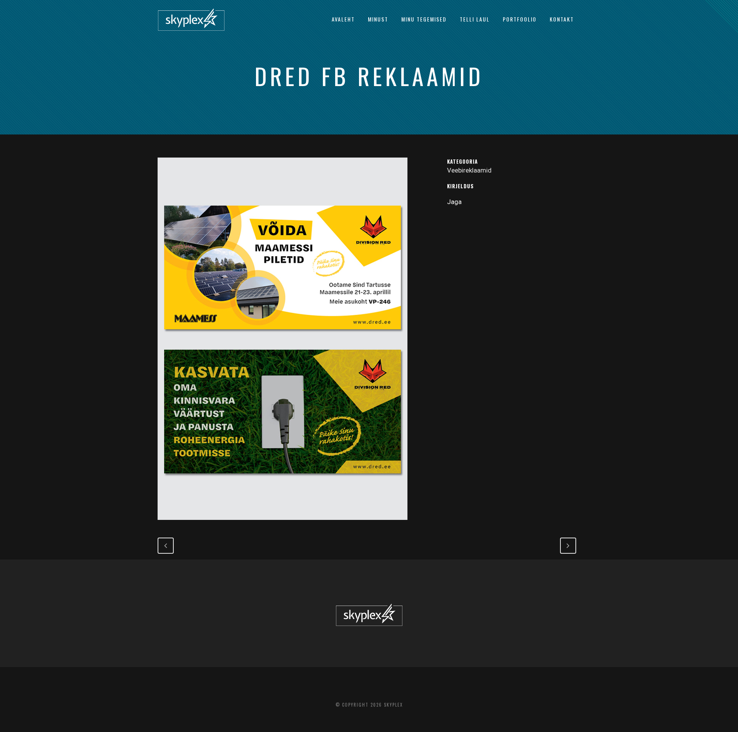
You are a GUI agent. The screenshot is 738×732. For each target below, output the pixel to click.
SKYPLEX (393, 705)
